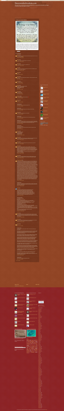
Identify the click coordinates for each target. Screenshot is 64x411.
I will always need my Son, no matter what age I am (21, 304)
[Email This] (17, 51)
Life (36, 344)
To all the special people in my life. (21, 298)
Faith (27, 342)
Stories (32, 350)
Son (32, 349)
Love (27, 346)
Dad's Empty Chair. (45, 107)
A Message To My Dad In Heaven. (46, 97)
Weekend (28, 352)
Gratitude (32, 343)
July (39, 318)
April (39, 321)
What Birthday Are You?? (45, 87)
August (39, 329)
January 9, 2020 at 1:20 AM (20, 139)
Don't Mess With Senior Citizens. (33, 314)
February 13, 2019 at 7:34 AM (20, 70)
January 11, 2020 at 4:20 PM (20, 153)
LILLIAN (18, 67)
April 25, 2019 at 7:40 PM (20, 89)
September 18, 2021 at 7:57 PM (20, 221)
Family (30, 342)
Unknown (18, 59)
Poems (27, 348)
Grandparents (28, 343)
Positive (32, 348)
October (39, 327)
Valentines (33, 351)
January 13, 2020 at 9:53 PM (20, 180)
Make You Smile (35, 346)
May (38, 320)
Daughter (32, 340)
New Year (35, 347)
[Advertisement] (32, 12)
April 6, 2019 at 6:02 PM (20, 74)
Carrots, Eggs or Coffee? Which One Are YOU (33, 304)
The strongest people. (20, 314)
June (39, 319)
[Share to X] (18, 51)
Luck (30, 346)
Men (28, 347)
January (39, 315)
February (39, 323)
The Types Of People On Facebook (46, 118)
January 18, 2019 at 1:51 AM (20, 57)
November (39, 317)
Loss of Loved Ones (32, 345)
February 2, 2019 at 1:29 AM (20, 65)
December (39, 316)
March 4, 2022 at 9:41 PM (20, 225)
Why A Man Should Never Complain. (45, 101)
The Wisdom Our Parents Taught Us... (33, 318)
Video (36, 351)
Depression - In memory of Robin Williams (21, 294)
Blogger (46, 409)
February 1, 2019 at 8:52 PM (20, 61)
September (39, 328)
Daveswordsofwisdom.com (25, 3)
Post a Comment (18, 260)
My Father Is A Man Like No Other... (46, 94)
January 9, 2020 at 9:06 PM (20, 143)
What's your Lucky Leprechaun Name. (45, 114)
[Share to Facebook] (19, 51)
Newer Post (17, 284)
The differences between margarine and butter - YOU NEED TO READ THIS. (20, 312)
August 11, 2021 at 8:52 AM (20, 195)
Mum (31, 347)
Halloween (36, 343)
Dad (28, 340)
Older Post (37, 284)
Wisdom (32, 352)
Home (27, 284)
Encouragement (31, 341)
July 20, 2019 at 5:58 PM (20, 123)
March (39, 314)
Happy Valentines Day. (32, 321)
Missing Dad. (18, 321)
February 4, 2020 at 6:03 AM (20, 185)
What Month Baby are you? (46, 91)
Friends (35, 342)
